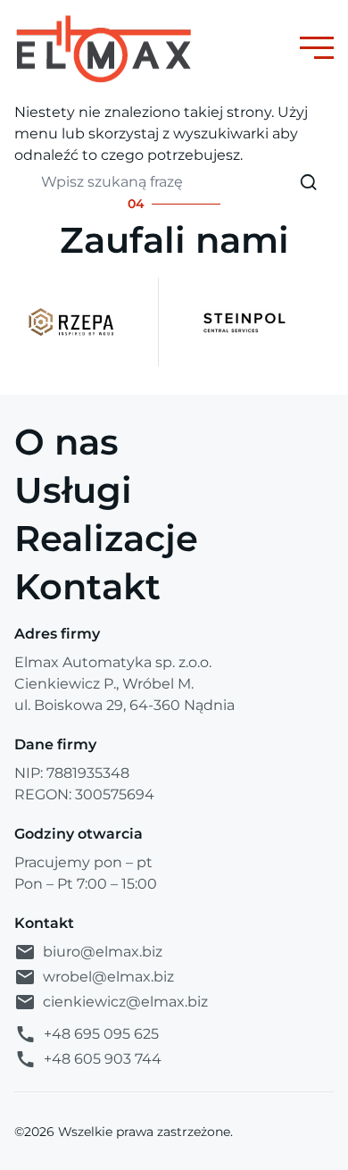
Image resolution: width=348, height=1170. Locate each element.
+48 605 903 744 (103, 1058)
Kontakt (87, 586)
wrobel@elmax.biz (108, 976)
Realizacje (106, 538)
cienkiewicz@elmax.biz (125, 1001)
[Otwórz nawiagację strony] (317, 47)
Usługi (73, 490)
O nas (66, 442)
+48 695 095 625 (101, 1033)
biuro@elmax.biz (102, 951)
